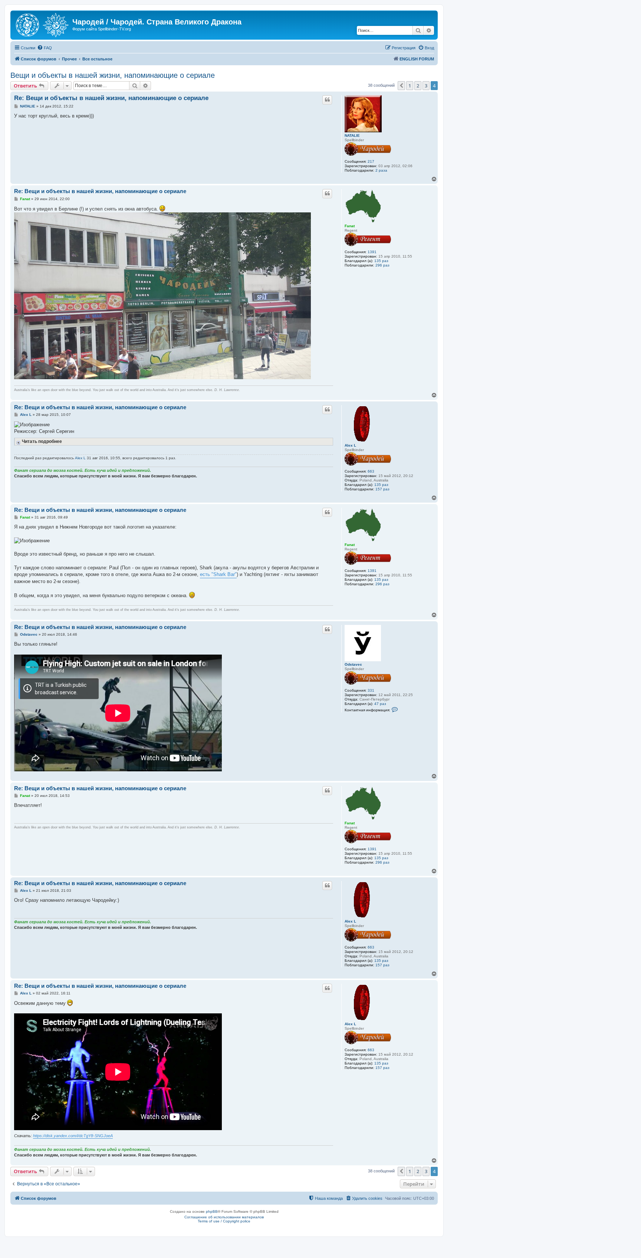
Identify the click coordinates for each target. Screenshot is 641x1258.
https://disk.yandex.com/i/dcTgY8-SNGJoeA (73, 1135)
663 (371, 471)
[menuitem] (44, 47)
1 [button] (409, 85)
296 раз (382, 265)
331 (371, 690)
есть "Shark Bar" (218, 574)
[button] (401, 85)
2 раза (381, 170)
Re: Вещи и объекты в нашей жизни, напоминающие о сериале (111, 98)
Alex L (350, 445)
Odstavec (353, 664)
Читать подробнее (42, 441)
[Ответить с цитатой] (327, 99)
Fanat (350, 226)
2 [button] (418, 85)
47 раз (380, 704)
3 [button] (426, 85)
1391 (372, 252)
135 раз (381, 261)
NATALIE (352, 135)
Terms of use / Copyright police (224, 1221)
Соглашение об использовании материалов (224, 1217)
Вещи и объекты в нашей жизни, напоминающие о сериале (112, 75)
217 (371, 161)
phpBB (212, 1211)
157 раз (382, 489)
